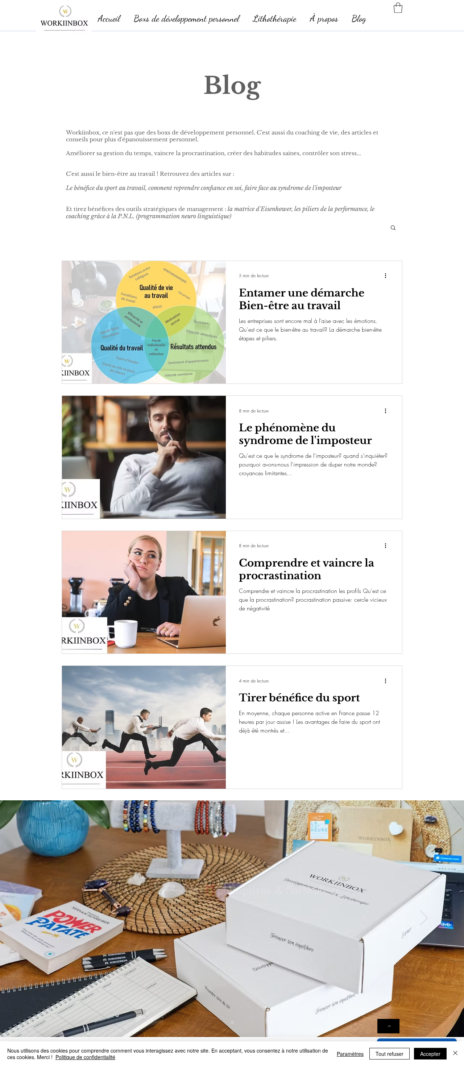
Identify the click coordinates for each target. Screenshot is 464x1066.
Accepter (430, 1053)
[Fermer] (455, 1053)
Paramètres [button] (350, 1053)
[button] (398, 8)
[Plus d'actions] (388, 275)
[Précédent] (40, 918)
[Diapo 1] (232, 1022)
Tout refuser (389, 1053)
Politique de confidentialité (85, 1057)
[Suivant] (424, 918)
